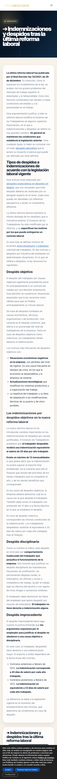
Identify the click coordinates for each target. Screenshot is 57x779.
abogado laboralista (26, 148)
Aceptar (8, 770)
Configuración (10, 775)
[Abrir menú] (51, 5)
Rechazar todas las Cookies (27, 770)
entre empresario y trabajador (33, 246)
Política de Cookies (46, 757)
